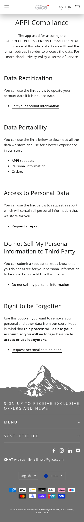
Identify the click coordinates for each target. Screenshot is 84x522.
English (26, 476)
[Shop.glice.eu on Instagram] (62, 450)
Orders (17, 171)
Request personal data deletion (37, 349)
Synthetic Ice (21, 436)
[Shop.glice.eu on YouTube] (78, 450)
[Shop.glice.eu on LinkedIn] (70, 450)
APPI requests (23, 160)
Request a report (25, 226)
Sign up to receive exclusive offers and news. (42, 406)
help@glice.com (46, 459)
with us (14, 459)
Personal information (29, 166)
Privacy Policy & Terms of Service (52, 56)
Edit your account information (35, 106)
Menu (11, 422)
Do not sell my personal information (40, 284)
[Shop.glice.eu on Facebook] (54, 450)
